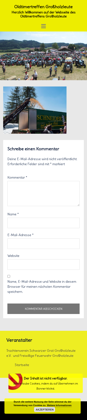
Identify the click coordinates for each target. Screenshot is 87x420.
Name (13, 214)
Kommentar (17, 177)
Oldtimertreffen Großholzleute (43, 6)
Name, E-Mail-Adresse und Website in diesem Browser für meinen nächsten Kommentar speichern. (41, 286)
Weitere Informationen (59, 405)
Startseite (22, 365)
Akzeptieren (45, 409)
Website (13, 256)
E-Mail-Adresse (20, 235)
